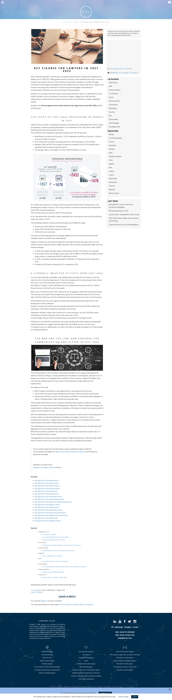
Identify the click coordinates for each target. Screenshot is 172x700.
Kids (110, 167)
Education (112, 145)
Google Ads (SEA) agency (86, 658)
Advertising (113, 82)
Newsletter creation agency (125, 664)
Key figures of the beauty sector (47, 480)
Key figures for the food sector (46, 491)
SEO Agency (86, 655)
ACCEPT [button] (134, 697)
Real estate (113, 178)
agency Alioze (61, 452)
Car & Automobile (115, 138)
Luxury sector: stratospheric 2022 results (124, 214)
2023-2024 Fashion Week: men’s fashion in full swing (123, 219)
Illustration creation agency (125, 670)
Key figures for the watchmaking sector (49, 499)
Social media (113, 119)
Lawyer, (33, 592)
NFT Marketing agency (86, 667)
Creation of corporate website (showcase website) (86, 676)
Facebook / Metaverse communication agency (86, 670)
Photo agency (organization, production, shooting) (125, 655)
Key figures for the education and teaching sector (53, 502)
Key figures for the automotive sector (49, 510)
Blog (70, 22)
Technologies (114, 123)
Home (65, 22)
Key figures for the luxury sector (47, 483)
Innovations (113, 105)
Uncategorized (114, 127)
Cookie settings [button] (123, 697)
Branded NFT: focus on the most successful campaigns (121, 205)
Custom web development (86, 679)
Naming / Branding (47, 651)
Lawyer (76, 22)
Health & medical (115, 156)
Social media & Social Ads (86, 651)
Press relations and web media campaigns (47, 667)
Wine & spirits (114, 193)
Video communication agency (125, 651)
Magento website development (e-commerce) (86, 673)
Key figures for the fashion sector (47, 486)
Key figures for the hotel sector (46, 518)
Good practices (114, 101)
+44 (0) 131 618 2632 (131, 73)
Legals (120, 686)
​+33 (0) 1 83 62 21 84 (126, 635)
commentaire (36, 590)
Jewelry (111, 164)
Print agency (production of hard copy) (124, 667)
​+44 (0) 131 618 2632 (126, 632)
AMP (110, 86)
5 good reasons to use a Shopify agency (123, 224)
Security (112, 112)
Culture (111, 142)
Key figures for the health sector (47, 494)
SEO (110, 116)
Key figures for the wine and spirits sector (50, 513)
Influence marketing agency (47, 673)
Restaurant (113, 182)
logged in (44, 601)
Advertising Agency (47, 664)
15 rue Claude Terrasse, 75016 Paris (120, 69)
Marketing (39, 592)
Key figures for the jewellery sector (48, 521)
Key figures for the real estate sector (48, 496)
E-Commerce (113, 93)
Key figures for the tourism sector (47, 488)
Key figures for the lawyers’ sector (47, 504)
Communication (114, 90)
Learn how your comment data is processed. (76, 604)
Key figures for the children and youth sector (51, 515)
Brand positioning (47, 655)
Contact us (105, 693)
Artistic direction (47, 658)
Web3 (86, 661)
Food (110, 153)
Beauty (111, 134)
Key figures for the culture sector (47, 507)
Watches (112, 189)
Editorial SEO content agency (124, 658)
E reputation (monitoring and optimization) (47, 670)
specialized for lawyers (76, 452)
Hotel (111, 160)
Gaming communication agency (86, 664)
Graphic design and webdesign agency (125, 661)
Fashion (112, 149)
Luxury (111, 175)
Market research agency (47, 661)
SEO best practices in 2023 (118, 211)
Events (111, 97)
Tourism (112, 186)
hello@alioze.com (115, 73)
